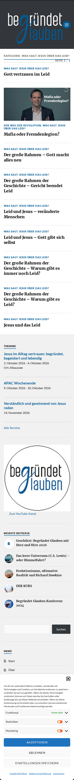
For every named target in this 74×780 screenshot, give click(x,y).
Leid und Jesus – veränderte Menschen (31, 214)
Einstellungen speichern (37, 763)
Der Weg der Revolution (22, 125)
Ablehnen (37, 752)
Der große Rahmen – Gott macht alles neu (36, 157)
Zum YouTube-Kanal (22, 513)
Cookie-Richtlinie (18, 773)
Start (11, 661)
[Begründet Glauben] (37, 25)
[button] (68, 679)
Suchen (61, 629)
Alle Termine (12, 428)
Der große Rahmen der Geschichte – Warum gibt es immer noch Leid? (32, 268)
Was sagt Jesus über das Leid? (26, 68)
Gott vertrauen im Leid (27, 74)
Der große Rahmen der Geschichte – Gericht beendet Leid (33, 186)
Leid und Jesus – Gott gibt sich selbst (34, 240)
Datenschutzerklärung (40, 773)
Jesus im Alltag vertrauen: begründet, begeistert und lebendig (34, 356)
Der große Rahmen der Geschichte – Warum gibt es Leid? (32, 299)
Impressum (58, 773)
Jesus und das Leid (22, 325)
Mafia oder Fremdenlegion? (32, 134)
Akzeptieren (37, 742)
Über (11, 670)
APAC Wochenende (20, 383)
